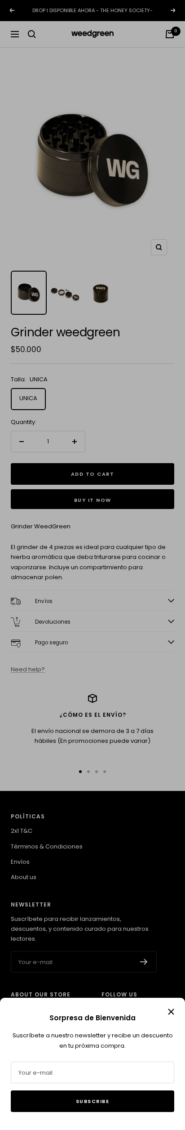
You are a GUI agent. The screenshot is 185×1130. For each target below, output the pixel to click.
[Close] (171, 1012)
